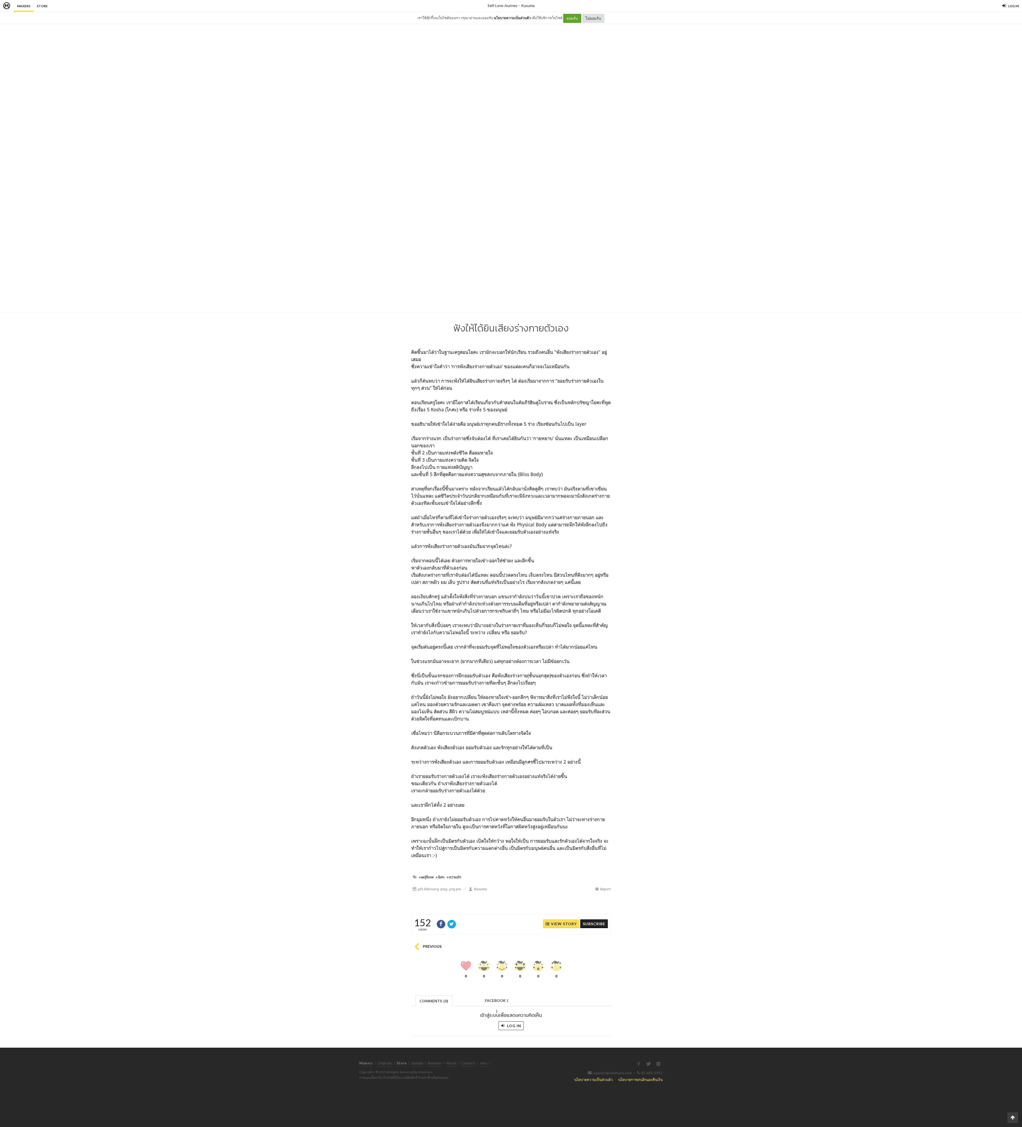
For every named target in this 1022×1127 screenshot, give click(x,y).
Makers (23, 6)
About (451, 1063)
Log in (513, 1025)
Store (42, 6)
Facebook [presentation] (496, 1002)
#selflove (426, 877)
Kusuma (528, 5)
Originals (384, 1063)
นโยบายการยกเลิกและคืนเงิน (640, 1079)
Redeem (435, 1063)
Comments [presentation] (433, 1001)
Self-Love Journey (502, 5)
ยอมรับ (572, 18)
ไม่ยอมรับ (593, 18)
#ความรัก (454, 877)
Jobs (483, 1063)
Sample (417, 1063)
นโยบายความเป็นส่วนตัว (512, 18)
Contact (468, 1063)
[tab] (434, 1000)
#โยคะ (440, 877)
